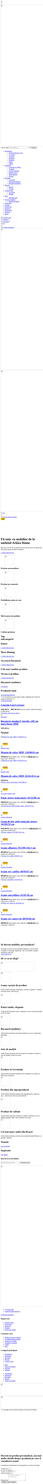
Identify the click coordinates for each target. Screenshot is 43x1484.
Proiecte (7, 212)
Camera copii (9, 191)
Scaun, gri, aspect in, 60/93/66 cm (18, 918)
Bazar (6, 214)
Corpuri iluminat (14, 171)
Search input (5, 147)
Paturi (10, 162)
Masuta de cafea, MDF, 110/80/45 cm (20, 752)
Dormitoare (8, 151)
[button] (7, 553)
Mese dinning (13, 174)
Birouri (7, 185)
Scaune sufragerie (6, 817)
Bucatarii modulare (15, 183)
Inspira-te (8, 208)
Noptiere (11, 160)
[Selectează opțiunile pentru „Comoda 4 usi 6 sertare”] (1, 697)
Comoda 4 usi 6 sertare (12, 705)
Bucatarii (7, 178)
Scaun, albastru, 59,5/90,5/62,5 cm (18, 847)
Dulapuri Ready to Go (16, 153)
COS (2, 519)
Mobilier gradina (14, 201)
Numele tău (4, 1469)
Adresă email (5, 1473)
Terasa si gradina (10, 199)
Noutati (7, 205)
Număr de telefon (6, 1471)
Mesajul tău (4, 1480)
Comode (11, 156)
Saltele (11, 164)
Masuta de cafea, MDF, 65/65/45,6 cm (20, 776)
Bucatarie (4, 717)
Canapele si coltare (15, 167)
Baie (6, 196)
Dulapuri (11, 158)
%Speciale (8, 203)
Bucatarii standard (14, 182)
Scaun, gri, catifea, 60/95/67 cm (17, 871)
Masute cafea (13, 173)
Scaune (11, 176)
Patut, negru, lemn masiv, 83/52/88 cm (20, 797)
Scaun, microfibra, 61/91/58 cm (17, 895)
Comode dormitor (6, 701)
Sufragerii (8, 165)
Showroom (8, 210)
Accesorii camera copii (8, 793)
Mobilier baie (13, 198)
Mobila (11, 194)
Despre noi (8, 207)
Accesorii (12, 155)
